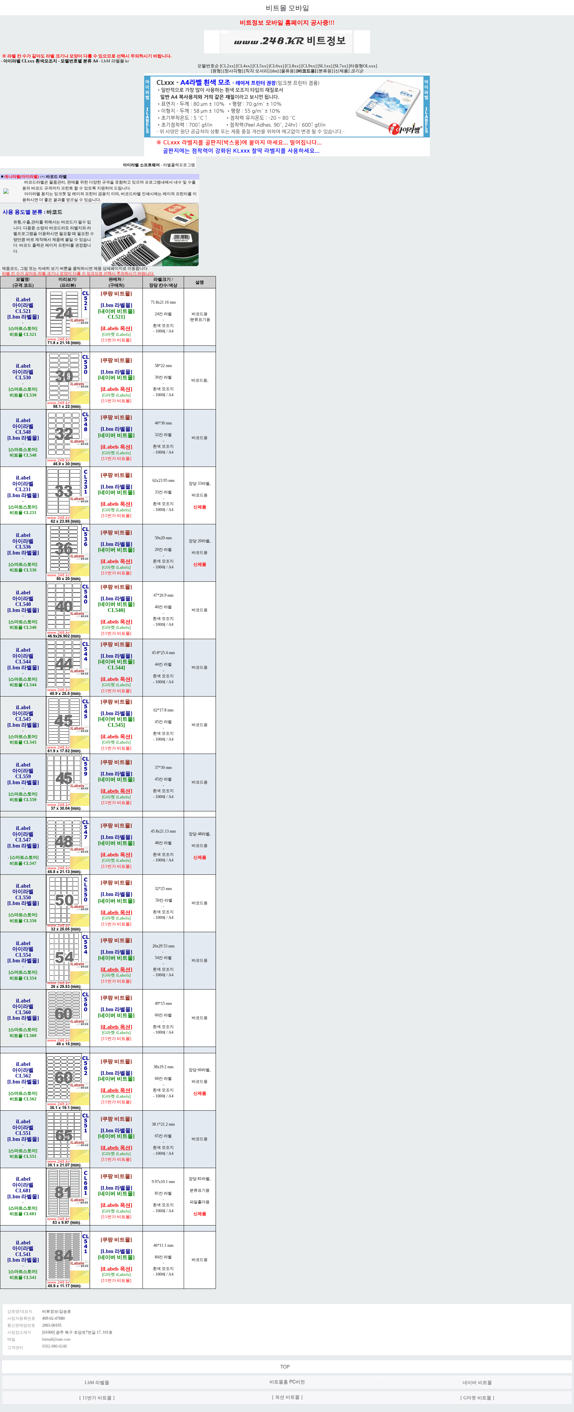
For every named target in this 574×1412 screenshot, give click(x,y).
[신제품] (341, 70)
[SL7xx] (340, 65)
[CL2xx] (227, 65)
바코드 (54, 212)
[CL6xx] (276, 65)
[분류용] (325, 70)
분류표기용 (200, 1190)
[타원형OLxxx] (363, 65)
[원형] (216, 70)
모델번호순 (208, 65)
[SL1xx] (325, 65)
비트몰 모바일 (287, 8)
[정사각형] (233, 70)
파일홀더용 (200, 1202)
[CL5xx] (260, 65)
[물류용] (287, 70)
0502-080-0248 (54, 1346)
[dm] (274, 70)
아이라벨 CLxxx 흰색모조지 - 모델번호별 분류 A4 (50, 60)
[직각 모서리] (256, 70)
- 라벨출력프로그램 (159, 165)
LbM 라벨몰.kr (115, 60)
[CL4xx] (243, 65)
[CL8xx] (292, 65)
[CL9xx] (309, 65)
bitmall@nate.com (56, 1339)
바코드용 (200, 495)
